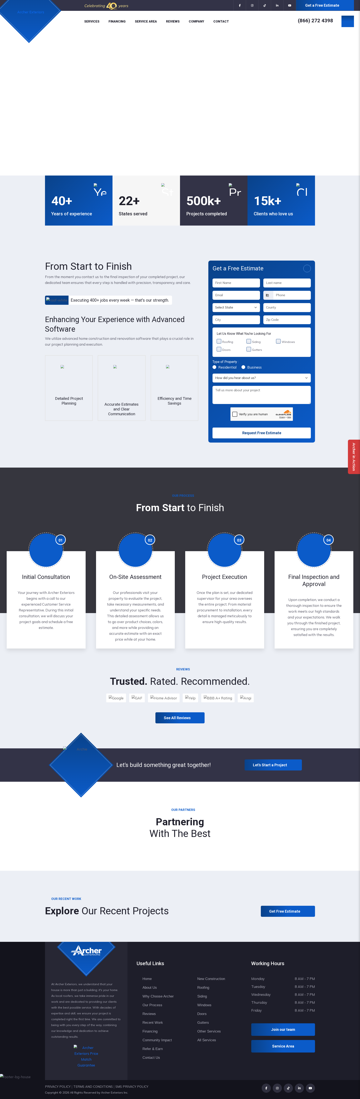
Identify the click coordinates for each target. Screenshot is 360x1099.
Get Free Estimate (285, 911)
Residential (227, 367)
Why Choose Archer (158, 996)
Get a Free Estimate (322, 5)
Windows (288, 342)
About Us (149, 988)
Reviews (173, 21)
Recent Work (152, 1023)
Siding (256, 342)
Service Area (146, 21)
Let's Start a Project (270, 765)
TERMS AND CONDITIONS (93, 1087)
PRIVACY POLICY (58, 1087)
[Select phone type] (268, 295)
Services (91, 21)
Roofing (227, 342)
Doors (226, 350)
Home (147, 979)
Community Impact (157, 1040)
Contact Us (151, 1058)
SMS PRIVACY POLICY (131, 1087)
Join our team (283, 1029)
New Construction (211, 979)
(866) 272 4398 (315, 21)
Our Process (152, 1005)
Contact (221, 21)
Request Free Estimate (261, 433)
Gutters (257, 350)
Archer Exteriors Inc (114, 1092)
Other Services (209, 1031)
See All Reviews (177, 718)
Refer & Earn (152, 1049)
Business (254, 367)
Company (196, 21)
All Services (206, 1040)
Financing (117, 21)
